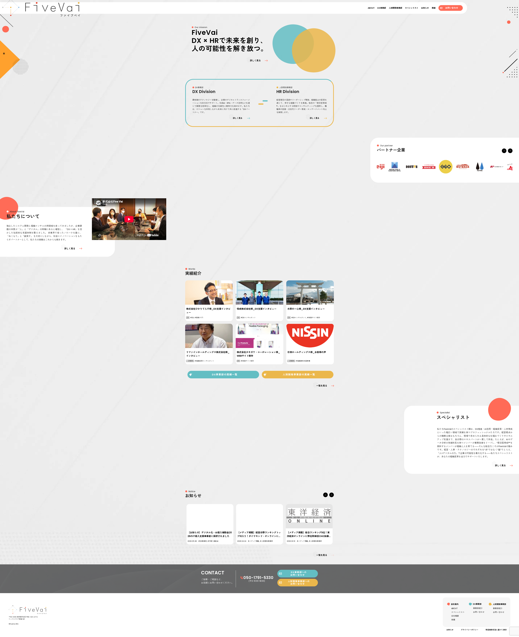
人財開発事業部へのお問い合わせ (297, 582)
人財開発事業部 (395, 8)
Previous (504, 152)
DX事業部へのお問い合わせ (297, 573)
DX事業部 (381, 8)
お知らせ (425, 8)
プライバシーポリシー (469, 630)
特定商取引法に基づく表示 (496, 630)
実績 (433, 8)
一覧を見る (321, 386)
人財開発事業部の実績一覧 (297, 374)
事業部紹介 (478, 608)
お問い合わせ (450, 7)
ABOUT (371, 8)
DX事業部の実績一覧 (223, 374)
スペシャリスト (411, 8)
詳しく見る (255, 61)
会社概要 (455, 616)
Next (510, 152)
